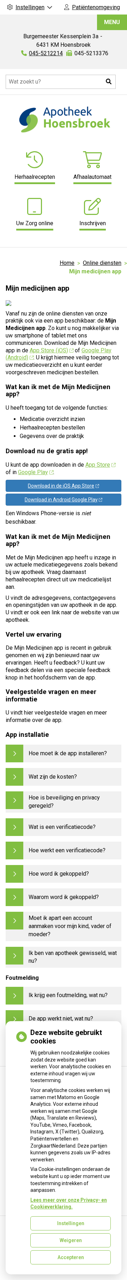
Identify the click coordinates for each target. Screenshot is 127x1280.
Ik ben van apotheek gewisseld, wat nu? (73, 957)
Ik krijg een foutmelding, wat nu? (68, 995)
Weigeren (71, 1240)
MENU (112, 22)
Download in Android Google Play (61, 499)
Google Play (33, 472)
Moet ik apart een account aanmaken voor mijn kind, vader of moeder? (70, 926)
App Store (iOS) (49, 350)
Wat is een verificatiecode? (62, 827)
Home (67, 263)
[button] (109, 82)
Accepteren (71, 1257)
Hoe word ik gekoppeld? (59, 873)
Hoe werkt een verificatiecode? (67, 850)
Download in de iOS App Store (61, 486)
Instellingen (70, 1223)
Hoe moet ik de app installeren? (68, 753)
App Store (97, 464)
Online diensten (102, 263)
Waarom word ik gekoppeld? (64, 897)
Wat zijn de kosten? (53, 776)
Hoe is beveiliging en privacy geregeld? (64, 801)
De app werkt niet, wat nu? (61, 1018)
